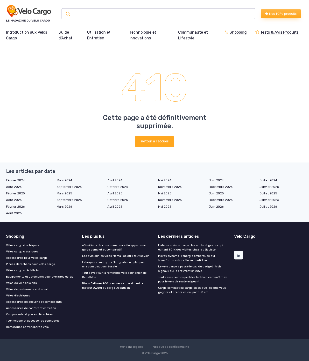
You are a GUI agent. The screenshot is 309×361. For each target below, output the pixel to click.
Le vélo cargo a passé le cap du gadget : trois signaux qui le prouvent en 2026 (190, 269)
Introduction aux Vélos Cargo (26, 35)
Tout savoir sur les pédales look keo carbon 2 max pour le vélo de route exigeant (192, 279)
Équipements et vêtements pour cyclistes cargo (39, 276)
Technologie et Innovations (142, 35)
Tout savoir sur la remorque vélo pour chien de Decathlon (114, 275)
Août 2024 (14, 187)
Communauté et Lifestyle (193, 35)
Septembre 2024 (69, 187)
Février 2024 (15, 180)
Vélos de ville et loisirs (21, 283)
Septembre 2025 (69, 200)
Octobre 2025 (117, 200)
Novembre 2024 (170, 187)
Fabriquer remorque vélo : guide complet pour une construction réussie (114, 264)
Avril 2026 (114, 206)
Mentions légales (131, 346)
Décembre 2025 (221, 200)
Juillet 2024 (268, 180)
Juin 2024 (216, 180)
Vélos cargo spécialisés (22, 270)
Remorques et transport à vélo (27, 327)
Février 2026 (15, 206)
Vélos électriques (18, 295)
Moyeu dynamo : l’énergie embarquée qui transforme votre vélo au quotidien (186, 258)
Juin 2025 (216, 193)
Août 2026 (14, 213)
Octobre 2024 (117, 187)
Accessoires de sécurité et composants (34, 301)
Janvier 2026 (269, 200)
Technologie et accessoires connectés (33, 320)
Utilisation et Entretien (99, 35)
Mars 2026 (64, 206)
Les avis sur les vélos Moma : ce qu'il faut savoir (115, 256)
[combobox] (158, 13)
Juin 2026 (216, 206)
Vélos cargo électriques (22, 245)
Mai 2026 (164, 206)
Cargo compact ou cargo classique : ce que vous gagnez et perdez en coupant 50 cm (192, 290)
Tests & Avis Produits (279, 32)
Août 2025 (14, 200)
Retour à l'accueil (155, 141)
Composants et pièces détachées (29, 314)
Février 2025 (15, 193)
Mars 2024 (64, 180)
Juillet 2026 (268, 206)
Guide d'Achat (65, 35)
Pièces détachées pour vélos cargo (30, 264)
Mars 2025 (64, 193)
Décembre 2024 (221, 187)
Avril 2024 (114, 180)
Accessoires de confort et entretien (31, 308)
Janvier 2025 (269, 187)
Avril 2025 (114, 193)
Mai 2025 (164, 193)
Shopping (238, 32)
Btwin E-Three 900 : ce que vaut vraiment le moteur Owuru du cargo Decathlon (112, 285)
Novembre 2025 (170, 200)
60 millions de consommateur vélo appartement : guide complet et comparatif (116, 247)
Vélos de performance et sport (27, 289)
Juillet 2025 (268, 193)
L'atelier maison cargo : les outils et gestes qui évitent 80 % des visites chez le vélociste (190, 247)
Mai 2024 (164, 180)
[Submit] (67, 13)
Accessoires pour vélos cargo (27, 257)
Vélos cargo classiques (22, 251)
